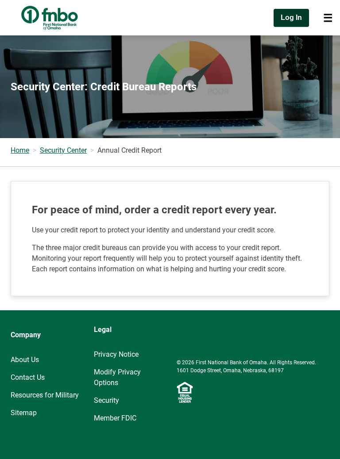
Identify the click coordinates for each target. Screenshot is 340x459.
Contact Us (28, 377)
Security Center (63, 150)
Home (20, 150)
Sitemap (24, 413)
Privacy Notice (116, 354)
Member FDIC (115, 418)
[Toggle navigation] (328, 17)
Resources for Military (45, 395)
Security (106, 400)
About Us (25, 359)
